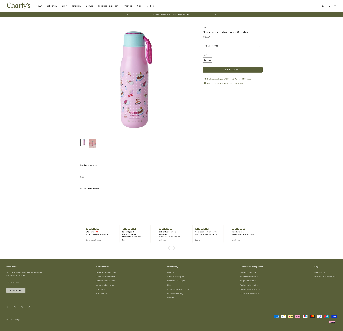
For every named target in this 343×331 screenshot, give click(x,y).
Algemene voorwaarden (178, 289)
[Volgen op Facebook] (7, 307)
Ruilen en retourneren (105, 276)
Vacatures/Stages (175, 276)
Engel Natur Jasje (248, 281)
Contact (170, 297)
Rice (204, 27)
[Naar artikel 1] (84, 142)
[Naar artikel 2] (92, 144)
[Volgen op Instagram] (14, 307)
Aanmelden (16, 290)
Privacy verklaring (175, 293)
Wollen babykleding (249, 285)
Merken (150, 6)
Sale (139, 6)
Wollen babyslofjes (248, 272)
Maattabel (100, 289)
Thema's (128, 6)
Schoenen (52, 6)
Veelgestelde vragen (105, 285)
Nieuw (39, 6)
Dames (89, 6)
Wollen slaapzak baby (250, 289)
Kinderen (76, 6)
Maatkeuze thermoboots (325, 276)
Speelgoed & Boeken (108, 6)
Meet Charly (319, 272)
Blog (169, 285)
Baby (64, 6)
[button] (169, 248)
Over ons (171, 272)
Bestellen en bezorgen (106, 272)
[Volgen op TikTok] (28, 307)
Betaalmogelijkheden (105, 281)
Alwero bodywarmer (249, 293)
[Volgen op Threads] (21, 307)
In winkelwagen (232, 70)
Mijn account (101, 293)
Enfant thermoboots (249, 276)
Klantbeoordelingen (176, 281)
